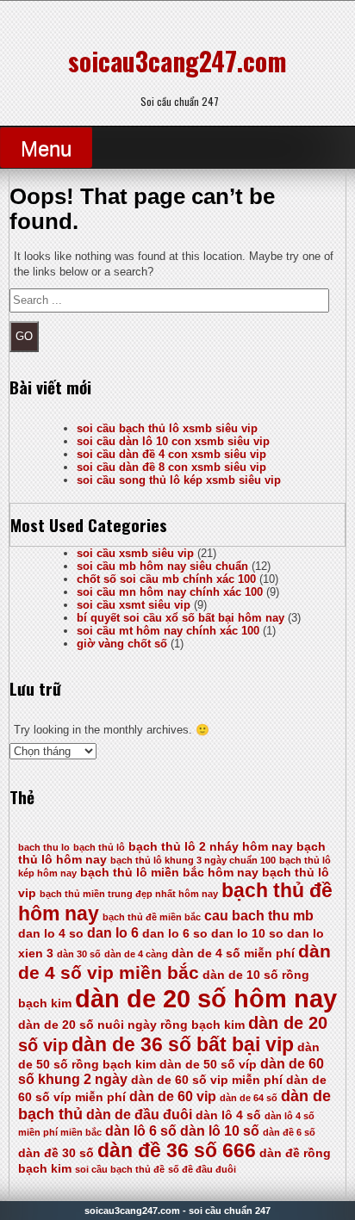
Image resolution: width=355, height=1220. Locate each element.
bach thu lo (44, 847)
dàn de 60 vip (172, 1096)
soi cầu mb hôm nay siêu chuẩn (162, 566)
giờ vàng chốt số (122, 643)
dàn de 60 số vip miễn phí (207, 1080)
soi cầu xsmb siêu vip (135, 553)
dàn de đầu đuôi (139, 1114)
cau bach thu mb (259, 915)
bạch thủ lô (99, 847)
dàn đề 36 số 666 (176, 1150)
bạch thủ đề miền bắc (152, 917)
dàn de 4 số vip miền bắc (174, 962)
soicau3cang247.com (177, 60)
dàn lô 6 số (141, 1131)
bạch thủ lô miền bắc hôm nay (169, 872)
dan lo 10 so (247, 933)
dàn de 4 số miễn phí (233, 953)
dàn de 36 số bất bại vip (183, 1044)
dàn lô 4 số (228, 1115)
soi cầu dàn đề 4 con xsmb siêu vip (171, 454)
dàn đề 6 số (289, 1132)
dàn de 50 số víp (208, 1064)
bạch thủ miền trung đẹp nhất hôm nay (129, 894)
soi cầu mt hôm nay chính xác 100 (168, 630)
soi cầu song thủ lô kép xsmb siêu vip (179, 480)
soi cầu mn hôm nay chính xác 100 (170, 591)
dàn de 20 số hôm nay (206, 998)
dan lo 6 (113, 933)
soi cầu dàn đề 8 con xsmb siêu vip (171, 467)
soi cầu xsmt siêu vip (133, 604)
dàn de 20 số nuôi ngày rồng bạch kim (131, 1025)
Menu (46, 148)
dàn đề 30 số (56, 1153)
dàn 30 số (79, 954)
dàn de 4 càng (136, 954)
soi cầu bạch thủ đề (120, 1169)
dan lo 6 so (175, 933)
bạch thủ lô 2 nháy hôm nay (210, 846)
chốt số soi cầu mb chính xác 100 (166, 579)
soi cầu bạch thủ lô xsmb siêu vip (167, 428)
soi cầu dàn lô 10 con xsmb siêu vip (173, 441)
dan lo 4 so (51, 933)
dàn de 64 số (248, 1098)
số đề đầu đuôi (202, 1169)
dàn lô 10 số (219, 1131)
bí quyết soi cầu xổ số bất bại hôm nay (180, 617)
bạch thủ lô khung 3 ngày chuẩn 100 (193, 860)
